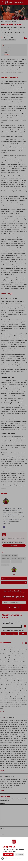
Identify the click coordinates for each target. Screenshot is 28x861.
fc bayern (14, 558)
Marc (2, 37)
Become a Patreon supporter (11, 602)
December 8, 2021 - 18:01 (9, 776)
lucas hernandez (6, 561)
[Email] (4, 527)
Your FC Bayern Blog (16, 2)
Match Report (12, 39)
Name (2, 822)
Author (5, 52)
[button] (2, 858)
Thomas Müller (5, 565)
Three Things (7, 50)
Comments (6, 54)
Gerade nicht (19, 854)
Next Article (5, 583)
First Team (4, 39)
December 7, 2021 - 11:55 (9, 647)
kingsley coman (21, 558)
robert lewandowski (16, 561)
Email (2, 828)
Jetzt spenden (8, 854)
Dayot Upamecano (6, 558)
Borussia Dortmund (9, 48)
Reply (2, 711)
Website (2, 834)
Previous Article (8, 578)
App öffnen (14, 545)
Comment (3, 803)
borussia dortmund (6, 555)
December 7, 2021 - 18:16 (9, 717)
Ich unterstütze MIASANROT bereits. (13, 858)
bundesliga (14, 555)
